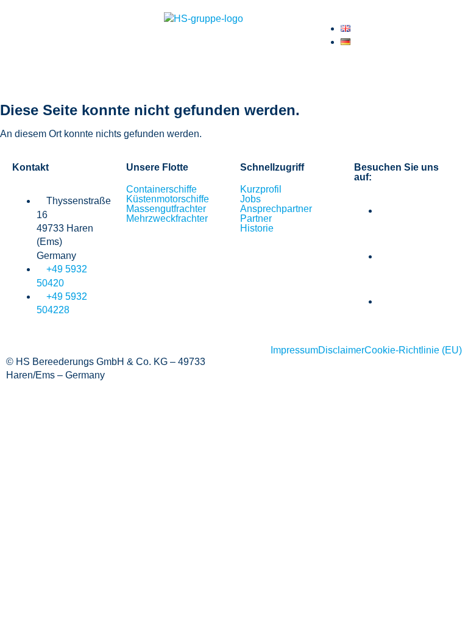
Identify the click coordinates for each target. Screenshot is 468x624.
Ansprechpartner (276, 209)
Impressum (294, 350)
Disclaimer (341, 350)
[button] (234, 76)
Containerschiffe (161, 189)
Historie (257, 228)
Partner (256, 219)
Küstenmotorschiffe (167, 199)
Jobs (250, 199)
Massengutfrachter (166, 209)
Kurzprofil (261, 189)
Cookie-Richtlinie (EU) (413, 350)
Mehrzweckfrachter (167, 219)
